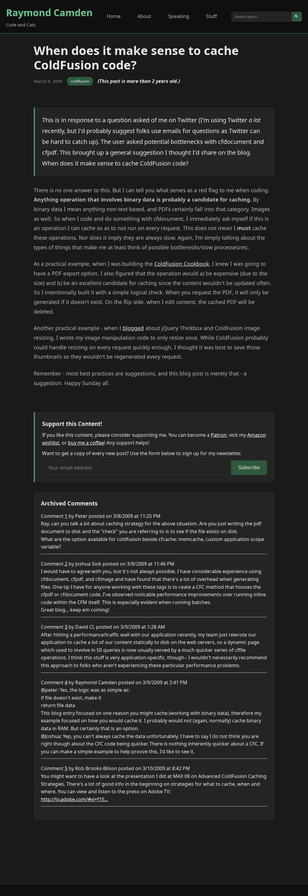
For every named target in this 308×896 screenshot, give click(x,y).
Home (114, 16)
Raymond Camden (49, 12)
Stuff (211, 16)
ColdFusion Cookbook (181, 263)
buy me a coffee (86, 442)
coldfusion (80, 81)
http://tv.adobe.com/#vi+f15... (74, 799)
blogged (133, 328)
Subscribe (249, 467)
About (144, 16)
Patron (218, 435)
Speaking (178, 16)
